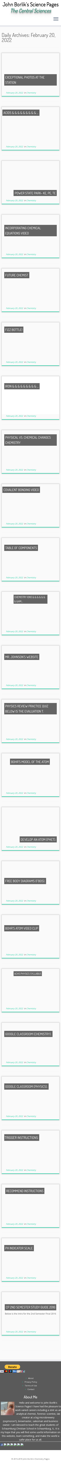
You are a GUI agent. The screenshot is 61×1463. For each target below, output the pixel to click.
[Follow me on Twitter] (9, 20)
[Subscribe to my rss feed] (3, 20)
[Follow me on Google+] (15, 20)
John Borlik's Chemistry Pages (36, 1459)
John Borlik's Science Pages (31, 4)
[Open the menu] (55, 19)
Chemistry (31, 92)
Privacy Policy (31, 1382)
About (31, 1378)
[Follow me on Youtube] (18, 20)
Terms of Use (31, 1385)
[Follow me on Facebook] (12, 20)
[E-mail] (6, 20)
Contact (30, 1389)
